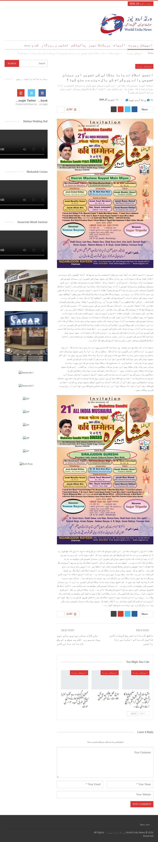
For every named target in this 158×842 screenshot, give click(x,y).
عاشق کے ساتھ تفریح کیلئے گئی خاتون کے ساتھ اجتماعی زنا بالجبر (131, 639)
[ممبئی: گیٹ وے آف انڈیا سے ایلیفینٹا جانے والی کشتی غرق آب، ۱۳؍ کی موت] (74, 679)
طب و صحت (31, 45)
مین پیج (145, 823)
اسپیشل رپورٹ (140, 45)
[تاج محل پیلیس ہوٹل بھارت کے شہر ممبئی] (105, 679)
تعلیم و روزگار (55, 45)
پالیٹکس (78, 45)
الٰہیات (119, 45)
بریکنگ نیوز (99, 45)
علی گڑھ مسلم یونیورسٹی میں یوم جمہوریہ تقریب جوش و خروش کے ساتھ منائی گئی (79, 639)
